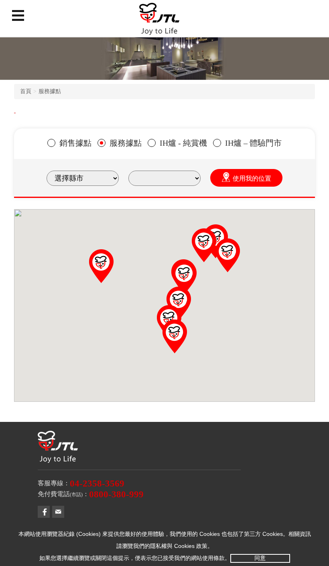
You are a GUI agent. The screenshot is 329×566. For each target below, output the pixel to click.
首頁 (25, 91)
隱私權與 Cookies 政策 (178, 546)
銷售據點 (75, 143)
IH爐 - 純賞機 (183, 143)
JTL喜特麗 (159, 22)
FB (44, 512)
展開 (18, 15)
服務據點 (50, 91)
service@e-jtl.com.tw (58, 512)
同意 (260, 558)
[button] (227, 255)
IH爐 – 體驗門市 (253, 143)
